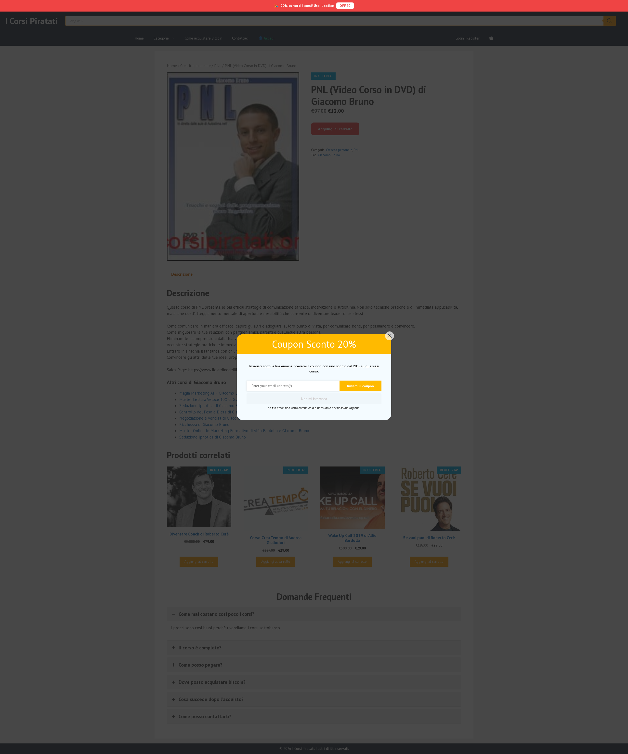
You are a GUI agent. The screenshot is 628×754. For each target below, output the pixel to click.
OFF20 (345, 5)
